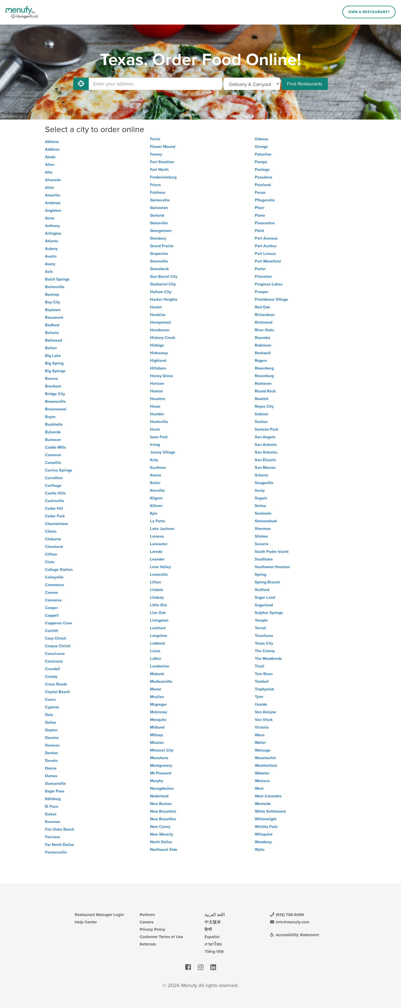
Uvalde (261, 704)
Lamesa (157, 536)
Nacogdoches (162, 788)
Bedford (52, 325)
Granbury (158, 238)
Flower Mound (162, 146)
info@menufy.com (292, 922)
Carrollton (54, 478)
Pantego (262, 169)
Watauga (262, 750)
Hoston (156, 391)
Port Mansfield (268, 261)
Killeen (156, 505)
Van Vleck (264, 719)
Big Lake (53, 355)
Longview (158, 635)
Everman (52, 821)
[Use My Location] (81, 83)
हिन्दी (208, 929)
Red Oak (262, 307)
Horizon (157, 383)
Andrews (53, 203)
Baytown (53, 310)
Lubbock (157, 643)
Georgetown (161, 230)
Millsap (156, 735)
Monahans (159, 758)
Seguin (261, 498)
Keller (155, 483)
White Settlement (270, 811)
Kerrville (157, 490)
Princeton (263, 276)
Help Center (86, 922)
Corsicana (54, 661)
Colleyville (54, 577)
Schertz (261, 475)
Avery (50, 264)
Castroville (54, 501)
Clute (50, 562)
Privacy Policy (152, 929)
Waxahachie (265, 758)
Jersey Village (162, 452)
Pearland (263, 185)
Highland (158, 360)
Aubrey (51, 248)
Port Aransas (266, 238)
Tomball (262, 681)
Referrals (148, 944)
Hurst (155, 429)
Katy (154, 460)
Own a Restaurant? (369, 12)
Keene (155, 475)
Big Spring (54, 363)
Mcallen (157, 696)
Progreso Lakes (268, 284)
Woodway (263, 842)
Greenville (159, 261)
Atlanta (51, 241)
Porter (260, 269)
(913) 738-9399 (289, 914)
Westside (263, 803)
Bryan (50, 416)
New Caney (160, 826)
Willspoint (264, 834)
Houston (157, 398)
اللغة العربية (215, 914)
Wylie (260, 849)
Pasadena (263, 177)
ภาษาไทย (213, 944)
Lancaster (158, 544)
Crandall (52, 669)
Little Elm (158, 605)
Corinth (51, 630)
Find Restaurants (304, 84)
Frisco (155, 185)
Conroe (51, 592)
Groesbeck (159, 269)
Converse (53, 600)
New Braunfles (163, 819)
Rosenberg (264, 368)
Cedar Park (55, 516)
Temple (261, 620)
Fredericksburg (163, 177)
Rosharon (263, 383)
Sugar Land (265, 597)
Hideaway (159, 353)
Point (259, 230)
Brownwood (55, 409)
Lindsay (157, 597)
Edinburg (53, 799)
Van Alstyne (265, 712)
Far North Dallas (59, 844)
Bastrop (52, 294)
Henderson (159, 330)
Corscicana (55, 653)
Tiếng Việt (214, 951)
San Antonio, (266, 452)
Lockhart (158, 628)
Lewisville (159, 574)
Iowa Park (159, 437)
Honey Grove (161, 376)
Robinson (263, 345)
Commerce (54, 585)
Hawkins (158, 314)
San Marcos (265, 467)
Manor (155, 689)
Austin (50, 256)
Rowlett (261, 398)
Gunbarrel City (163, 284)
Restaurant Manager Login (99, 914)
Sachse (261, 421)
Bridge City (55, 394)
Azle (49, 271)
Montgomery (161, 765)
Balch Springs (57, 279)
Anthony (52, 225)
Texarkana (264, 635)
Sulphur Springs (269, 612)
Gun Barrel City (163, 276)
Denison (52, 745)
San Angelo (265, 437)
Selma (260, 505)
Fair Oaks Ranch (59, 829)
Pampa (261, 162)
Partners (147, 914)
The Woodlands (268, 658)
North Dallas (161, 842)
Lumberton (159, 666)
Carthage (53, 485)
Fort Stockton (162, 162)
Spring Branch (267, 582)
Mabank (157, 674)
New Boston (161, 803)
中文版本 (213, 922)
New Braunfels (163, 811)
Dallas (50, 722)
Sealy (260, 490)
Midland (157, 727)
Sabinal (261, 414)
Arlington (53, 233)
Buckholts (54, 424)
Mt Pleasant (160, 773)
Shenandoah (266, 521)
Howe (155, 406)
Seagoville (264, 483)
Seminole (263, 513)
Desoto (51, 760)
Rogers (261, 360)
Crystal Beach (57, 692)
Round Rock (265, 391)
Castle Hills (55, 493)
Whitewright (265, 819)
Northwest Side (163, 849)
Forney (156, 154)
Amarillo (52, 195)
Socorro (261, 544)
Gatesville (159, 223)
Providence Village (271, 299)
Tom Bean (264, 674)
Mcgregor (158, 704)
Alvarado (53, 180)
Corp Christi (55, 638)
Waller (260, 742)
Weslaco (262, 781)
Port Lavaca (265, 253)
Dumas (51, 776)
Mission (157, 742)
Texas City (264, 643)
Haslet (156, 307)
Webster (262, 773)
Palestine (263, 154)
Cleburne (53, 539)
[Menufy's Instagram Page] (201, 968)
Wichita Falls (266, 826)
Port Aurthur (266, 246)
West (259, 788)
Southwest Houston (272, 567)
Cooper (51, 608)
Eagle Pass (54, 791)
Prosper (261, 292)
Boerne (51, 378)
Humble (157, 414)
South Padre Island (271, 551)
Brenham (53, 386)
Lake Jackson (162, 528)
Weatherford (266, 765)
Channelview (56, 523)
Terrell (260, 628)
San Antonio (266, 444)
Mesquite (158, 719)
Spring (260, 574)
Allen (49, 164)
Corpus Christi (57, 646)
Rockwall (263, 353)
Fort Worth (159, 169)
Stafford (262, 589)
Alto (48, 172)
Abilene (52, 141)
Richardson (264, 314)
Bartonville (54, 287)
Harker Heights (163, 299)
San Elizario (265, 460)
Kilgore (156, 498)
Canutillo (53, 462)
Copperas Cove (58, 623)
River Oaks (264, 330)
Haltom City (160, 292)
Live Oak (158, 612)
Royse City (264, 406)
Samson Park (266, 429)
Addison (52, 149)
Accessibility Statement (297, 934)
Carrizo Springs (58, 470)
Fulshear (157, 192)
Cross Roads (56, 684)
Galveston (159, 207)
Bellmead (53, 340)
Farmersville (56, 852)
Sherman (263, 528)
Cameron (53, 455)
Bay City (52, 302)
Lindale (156, 589)
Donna (50, 768)
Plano (260, 215)
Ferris (155, 139)
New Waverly (161, 834)
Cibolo (50, 531)
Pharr (259, 207)
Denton (51, 753)
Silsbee (261, 536)
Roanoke (262, 337)
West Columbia (268, 796)
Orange (261, 146)
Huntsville (159, 421)
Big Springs (55, 371)
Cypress (52, 707)
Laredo (156, 551)
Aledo (50, 157)
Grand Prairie (161, 246)
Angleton (53, 210)
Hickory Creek (162, 337)
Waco (259, 735)
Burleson (53, 439)
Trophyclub (264, 689)
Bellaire (52, 332)
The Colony (265, 651)
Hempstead (160, 322)
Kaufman (158, 467)
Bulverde (53, 432)
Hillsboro (158, 368)
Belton (51, 348)
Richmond (263, 322)
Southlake (264, 559)
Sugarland (264, 605)
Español (212, 936)
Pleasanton (265, 223)
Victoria (262, 727)
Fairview (52, 837)
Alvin (49, 187)
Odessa (261, 139)
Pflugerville (265, 200)
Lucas (155, 651)
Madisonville (161, 681)
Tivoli (259, 666)
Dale (49, 714)
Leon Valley (160, 567)
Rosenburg (264, 376)
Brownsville (55, 401)
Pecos (260, 192)
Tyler (259, 696)
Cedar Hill (54, 508)
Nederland (159, 796)
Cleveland (54, 546)
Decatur (52, 737)
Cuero (50, 699)
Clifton (51, 554)
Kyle (153, 513)
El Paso (51, 806)
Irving (155, 444)
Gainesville (160, 200)
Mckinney (158, 712)
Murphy (156, 781)
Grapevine (159, 253)
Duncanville (55, 783)
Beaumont (54, 317)
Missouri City (161, 750)
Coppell (52, 615)
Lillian (155, 582)
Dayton (51, 730)
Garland (157, 215)
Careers (147, 922)
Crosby (51, 676)
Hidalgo (157, 345)
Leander (157, 559)
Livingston (159, 620)
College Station (59, 569)
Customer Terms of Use (161, 936)
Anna (49, 218)
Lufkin (155, 658)
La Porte (157, 521)
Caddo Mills (55, 447)
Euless (50, 814)
